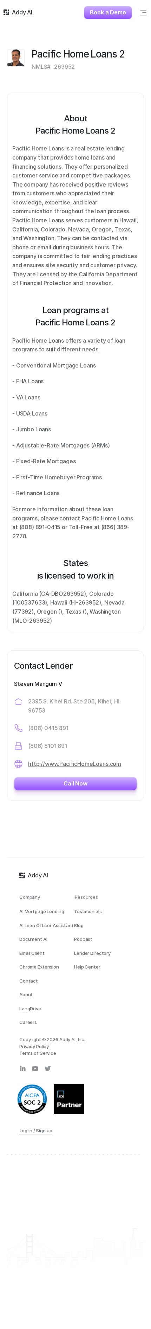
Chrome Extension (39, 967)
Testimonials (87, 911)
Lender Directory (92, 953)
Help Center (87, 967)
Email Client (31, 953)
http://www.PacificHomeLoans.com (74, 763)
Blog (78, 925)
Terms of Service (37, 1053)
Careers (28, 1022)
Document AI (33, 939)
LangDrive (30, 1008)
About (26, 994)
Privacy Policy (34, 1046)
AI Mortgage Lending (41, 911)
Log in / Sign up (36, 1130)
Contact (28, 981)
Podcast (83, 939)
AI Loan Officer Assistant (46, 925)
